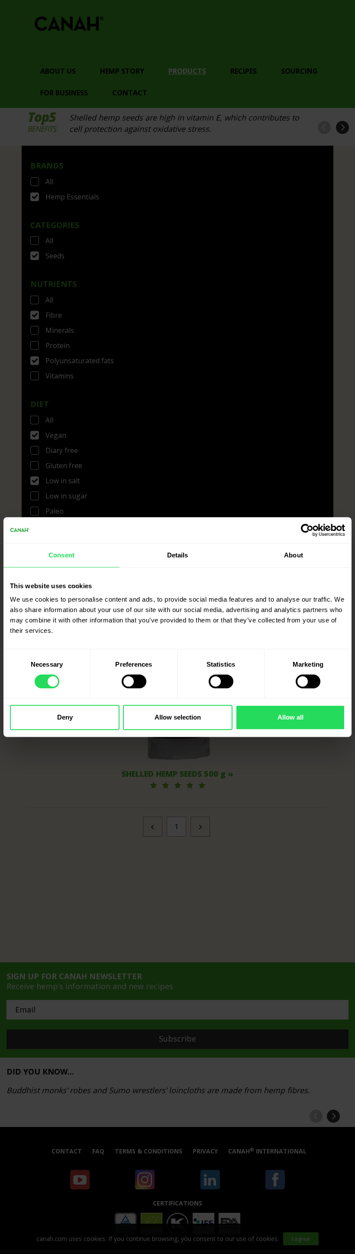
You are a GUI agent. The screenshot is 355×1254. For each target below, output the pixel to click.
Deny (65, 717)
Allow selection (178, 717)
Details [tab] (177, 555)
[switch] (134, 681)
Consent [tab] (61, 555)
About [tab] (293, 555)
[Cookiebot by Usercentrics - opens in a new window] (307, 530)
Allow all (290, 717)
